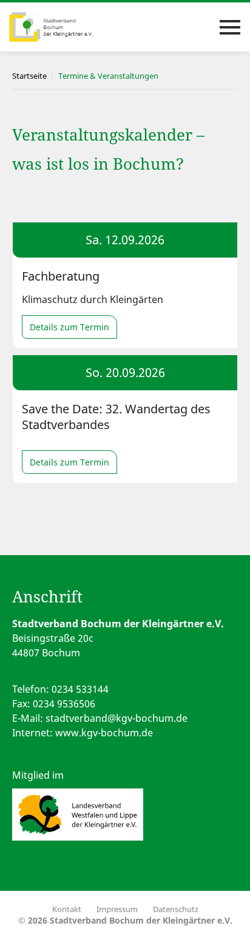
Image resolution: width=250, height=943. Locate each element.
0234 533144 (80, 689)
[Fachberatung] (125, 285)
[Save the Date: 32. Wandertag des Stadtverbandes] (125, 419)
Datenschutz (175, 909)
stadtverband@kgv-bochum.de (116, 718)
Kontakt (66, 909)
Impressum (117, 909)
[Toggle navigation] (230, 27)
